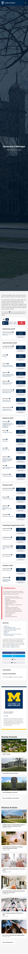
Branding (6, 632)
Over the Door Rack (6, 556)
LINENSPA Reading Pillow (7, 476)
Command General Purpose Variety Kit (6, 401)
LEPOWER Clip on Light (7, 432)
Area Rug (4, 356)
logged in (11, 677)
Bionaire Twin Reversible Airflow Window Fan (7, 383)
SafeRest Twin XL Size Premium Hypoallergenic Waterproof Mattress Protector (7, 460)
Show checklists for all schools (11, 798)
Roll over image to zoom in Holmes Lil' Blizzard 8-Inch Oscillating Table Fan (8, 375)
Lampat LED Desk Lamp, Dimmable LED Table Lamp (7, 366)
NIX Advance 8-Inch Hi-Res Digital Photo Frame (8, 392)
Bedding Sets (5, 441)
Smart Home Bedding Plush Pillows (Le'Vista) (8, 468)
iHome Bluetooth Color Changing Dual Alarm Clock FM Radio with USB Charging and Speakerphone (8, 425)
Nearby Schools (9, 737)
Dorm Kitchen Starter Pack (8, 490)
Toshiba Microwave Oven (7, 498)
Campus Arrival (9, 3)
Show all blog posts (8, 942)
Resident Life (6, 631)
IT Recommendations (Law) (9, 627)
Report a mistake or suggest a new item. (11, 646)
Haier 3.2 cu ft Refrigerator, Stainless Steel (7, 508)
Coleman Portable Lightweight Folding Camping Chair (6, 580)
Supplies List (6, 626)
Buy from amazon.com (20, 333)
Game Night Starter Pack (7, 347)
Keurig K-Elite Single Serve (8, 516)
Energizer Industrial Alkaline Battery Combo (7, 410)
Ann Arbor (6, 713)
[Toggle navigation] (25, 3)
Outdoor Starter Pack (6, 570)
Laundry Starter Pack (6, 530)
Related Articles (9, 807)
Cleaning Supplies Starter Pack (7, 548)
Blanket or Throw (6, 449)
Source (10, 725)
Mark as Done (20, 337)
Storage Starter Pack (6, 539)
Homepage (6, 715)
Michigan (10, 713)
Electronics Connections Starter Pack (7, 334)
